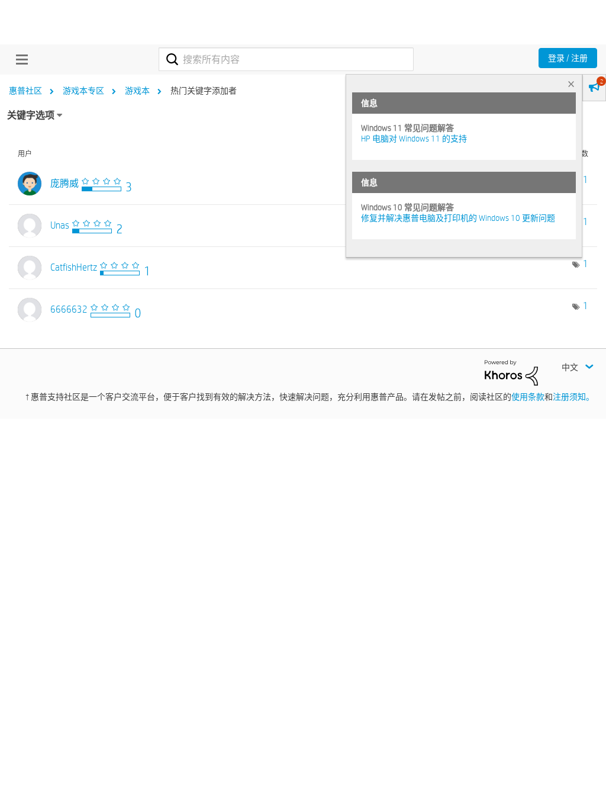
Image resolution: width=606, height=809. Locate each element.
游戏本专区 (83, 90)
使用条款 (527, 396)
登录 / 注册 (568, 58)
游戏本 (137, 90)
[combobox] (286, 59)
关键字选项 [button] (30, 115)
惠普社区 (25, 90)
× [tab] (571, 84)
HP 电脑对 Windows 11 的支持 (414, 138)
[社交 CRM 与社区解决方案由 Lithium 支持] (511, 372)
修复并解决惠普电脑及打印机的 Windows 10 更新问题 (458, 218)
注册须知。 (573, 396)
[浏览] (19, 59)
